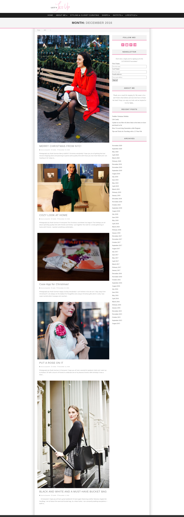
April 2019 (115, 186)
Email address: (117, 74)
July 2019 (115, 177)
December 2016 (117, 273)
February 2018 (116, 230)
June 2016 (115, 292)
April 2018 (115, 223)
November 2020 (117, 145)
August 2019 (116, 173)
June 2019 (115, 180)
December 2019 (117, 164)
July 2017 (115, 252)
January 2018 (116, 233)
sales (54, 288)
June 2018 (115, 217)
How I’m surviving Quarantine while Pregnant (126, 128)
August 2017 (116, 248)
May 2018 (115, 220)
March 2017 (116, 264)
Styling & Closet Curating (84, 15)
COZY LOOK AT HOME (53, 215)
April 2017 (115, 261)
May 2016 (115, 295)
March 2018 (116, 227)
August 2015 (116, 323)
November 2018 (117, 201)
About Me (61, 15)
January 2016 (116, 308)
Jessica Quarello (45, 149)
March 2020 (116, 158)
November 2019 (117, 167)
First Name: (116, 63)
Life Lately (115, 119)
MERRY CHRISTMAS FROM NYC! (60, 146)
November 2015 (117, 314)
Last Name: (116, 69)
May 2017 (115, 258)
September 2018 (117, 208)
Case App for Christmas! (54, 284)
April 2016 (115, 298)
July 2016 (115, 289)
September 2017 (117, 245)
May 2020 (115, 152)
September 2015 (117, 320)
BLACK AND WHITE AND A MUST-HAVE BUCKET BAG (73, 491)
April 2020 (115, 155)
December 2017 (117, 236)
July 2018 (115, 214)
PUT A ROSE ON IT (51, 362)
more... (132, 103)
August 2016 (116, 286)
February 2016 (116, 305)
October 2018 (116, 205)
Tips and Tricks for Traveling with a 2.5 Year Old (127, 131)
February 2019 (116, 192)
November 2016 (117, 276)
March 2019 (116, 189)
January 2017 (116, 270)
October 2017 (116, 242)
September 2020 (117, 149)
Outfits (54, 149)
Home (50, 15)
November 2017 (117, 239)
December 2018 (117, 198)
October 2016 (116, 280)
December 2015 (117, 311)
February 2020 (116, 161)
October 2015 (116, 317)
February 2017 (116, 267)
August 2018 (116, 211)
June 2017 (115, 255)
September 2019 (117, 170)
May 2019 (115, 183)
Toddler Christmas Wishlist (120, 116)
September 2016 (117, 283)
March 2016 (116, 301)
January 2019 (116, 195)
